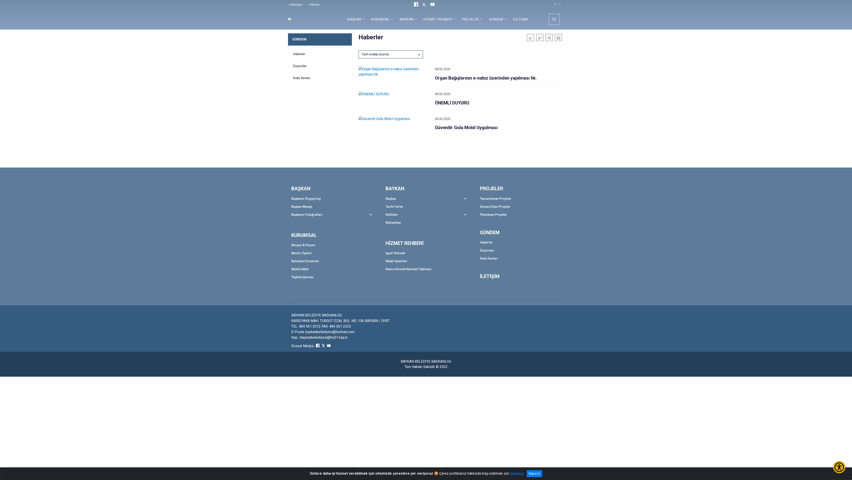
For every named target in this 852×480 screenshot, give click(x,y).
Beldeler (392, 214)
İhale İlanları (301, 78)
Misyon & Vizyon (303, 245)
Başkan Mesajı (301, 206)
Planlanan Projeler (493, 214)
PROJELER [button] (470, 19)
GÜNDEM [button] (496, 19)
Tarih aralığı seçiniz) (375, 54)
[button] (549, 37)
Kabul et (534, 473)
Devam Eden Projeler (495, 206)
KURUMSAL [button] (380, 19)
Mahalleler (393, 222)
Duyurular (300, 66)
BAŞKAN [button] (354, 19)
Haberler (299, 54)
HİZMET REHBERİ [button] (438, 19)
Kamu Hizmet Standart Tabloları (409, 269)
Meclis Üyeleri (301, 253)
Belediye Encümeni (305, 261)
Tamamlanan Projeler (495, 198)
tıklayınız (517, 473)
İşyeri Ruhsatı (395, 253)
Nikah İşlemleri (396, 261)
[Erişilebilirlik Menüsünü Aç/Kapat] (839, 467)
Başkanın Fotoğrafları (307, 214)
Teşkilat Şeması (302, 277)
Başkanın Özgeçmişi (306, 198)
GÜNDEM (299, 39)
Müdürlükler (300, 269)
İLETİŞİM (520, 19)
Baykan (391, 198)
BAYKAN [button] (407, 19)
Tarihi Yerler (394, 206)
